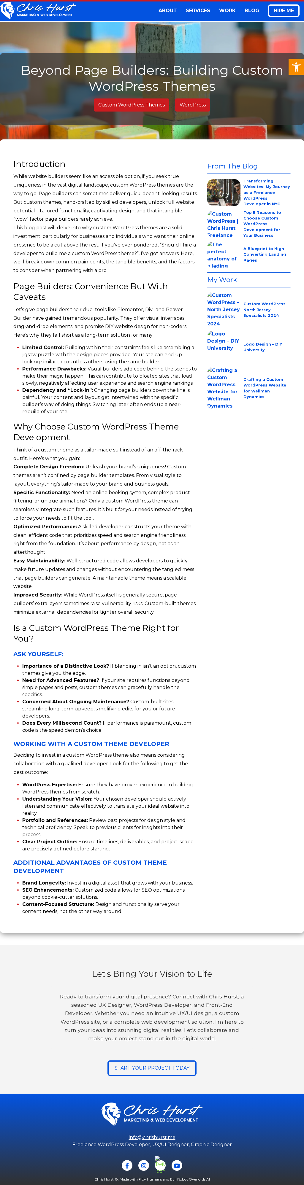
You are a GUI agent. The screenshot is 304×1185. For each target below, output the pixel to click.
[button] (296, 67)
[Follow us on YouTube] (177, 1165)
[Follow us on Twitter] (160, 1165)
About (168, 10)
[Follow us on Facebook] (127, 1165)
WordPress (193, 105)
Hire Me (284, 10)
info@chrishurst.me (152, 1137)
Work (227, 10)
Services (198, 10)
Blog (252, 10)
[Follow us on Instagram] (143, 1165)
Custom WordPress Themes (131, 105)
